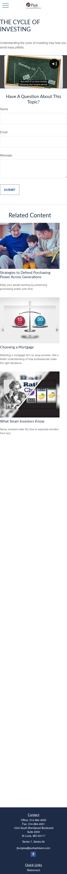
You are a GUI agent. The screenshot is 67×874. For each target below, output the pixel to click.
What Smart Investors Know (22, 421)
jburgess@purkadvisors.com (33, 848)
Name (4, 109)
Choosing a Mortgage (17, 347)
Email (4, 132)
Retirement (33, 870)
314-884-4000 (37, 820)
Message (6, 155)
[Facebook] (33, 854)
